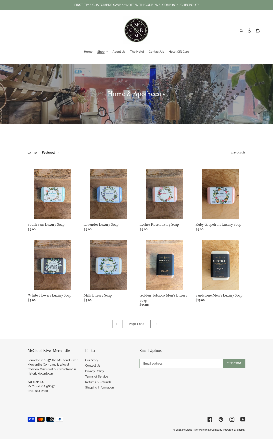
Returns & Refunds (98, 382)
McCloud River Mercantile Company (202, 429)
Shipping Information (99, 387)
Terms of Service (96, 376)
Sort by (33, 152)
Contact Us (92, 365)
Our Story (91, 360)
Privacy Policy (94, 371)
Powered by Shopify (234, 429)
